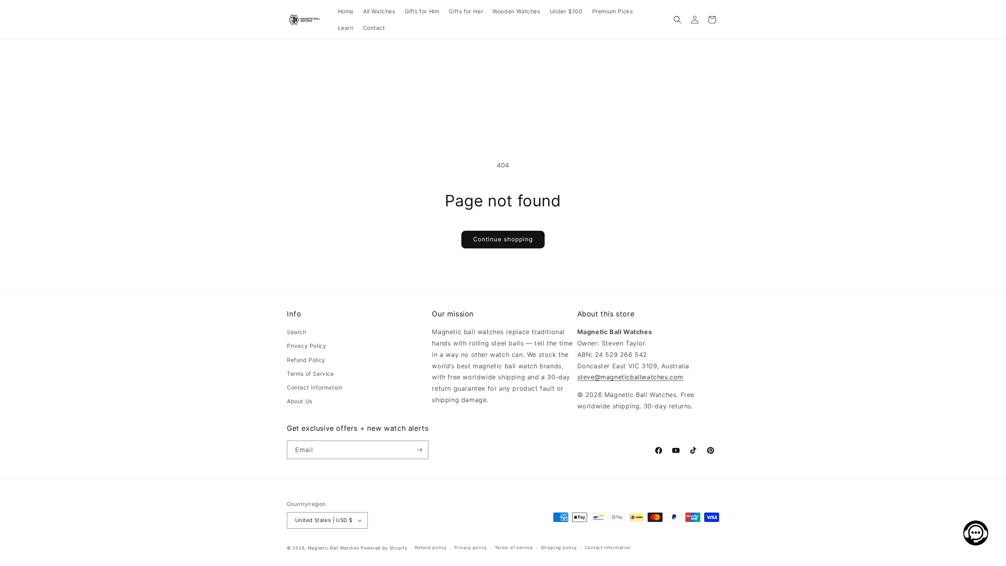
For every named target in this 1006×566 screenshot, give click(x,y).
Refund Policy (306, 360)
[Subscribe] (419, 450)
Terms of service (514, 547)
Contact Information (314, 387)
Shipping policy (559, 547)
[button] (677, 19)
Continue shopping (503, 239)
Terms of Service (310, 373)
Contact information (608, 547)
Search (297, 332)
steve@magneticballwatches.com (630, 377)
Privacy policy (470, 547)
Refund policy (430, 547)
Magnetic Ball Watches (334, 548)
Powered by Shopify (384, 548)
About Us (299, 401)
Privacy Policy (306, 345)
